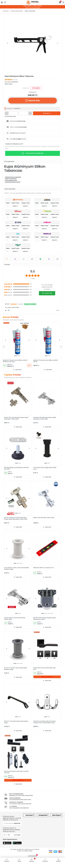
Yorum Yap (48, 293)
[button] (7, 43)
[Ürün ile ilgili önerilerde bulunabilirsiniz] (57, 259)
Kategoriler (43, 815)
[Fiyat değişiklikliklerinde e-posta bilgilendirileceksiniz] (41, 259)
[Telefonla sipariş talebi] (49, 259)
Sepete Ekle (34, 100)
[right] (61, 346)
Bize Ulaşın (56, 815)
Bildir (58, 310)
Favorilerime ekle (11, 116)
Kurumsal (29, 815)
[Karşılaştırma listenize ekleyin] (32, 259)
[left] (4, 346)
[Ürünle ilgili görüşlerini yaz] (24, 259)
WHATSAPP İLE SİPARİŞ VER (34, 153)
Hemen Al (47, 113)
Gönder (18, 823)
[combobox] (5, 834)
